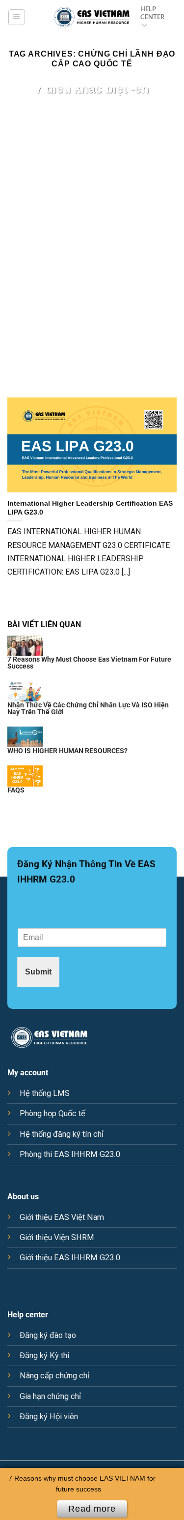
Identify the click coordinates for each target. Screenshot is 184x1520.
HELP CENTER (152, 13)
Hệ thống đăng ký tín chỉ (62, 1134)
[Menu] (16, 17)
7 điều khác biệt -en (92, 88)
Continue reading (91, 119)
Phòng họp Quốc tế (52, 1113)
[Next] (168, 235)
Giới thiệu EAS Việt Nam (62, 1217)
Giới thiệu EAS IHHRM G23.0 (70, 1257)
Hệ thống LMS (45, 1093)
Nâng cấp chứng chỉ (54, 1375)
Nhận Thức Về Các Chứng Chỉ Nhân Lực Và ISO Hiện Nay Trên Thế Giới (88, 708)
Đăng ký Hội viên (49, 1416)
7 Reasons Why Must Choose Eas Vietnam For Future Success (89, 662)
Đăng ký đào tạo (48, 1335)
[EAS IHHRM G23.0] (92, 17)
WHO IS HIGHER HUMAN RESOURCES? (67, 751)
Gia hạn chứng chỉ (50, 1396)
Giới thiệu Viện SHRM (57, 1237)
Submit (38, 971)
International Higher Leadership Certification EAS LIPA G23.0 (90, 507)
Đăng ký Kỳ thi (44, 1355)
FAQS (16, 790)
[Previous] (16, 235)
